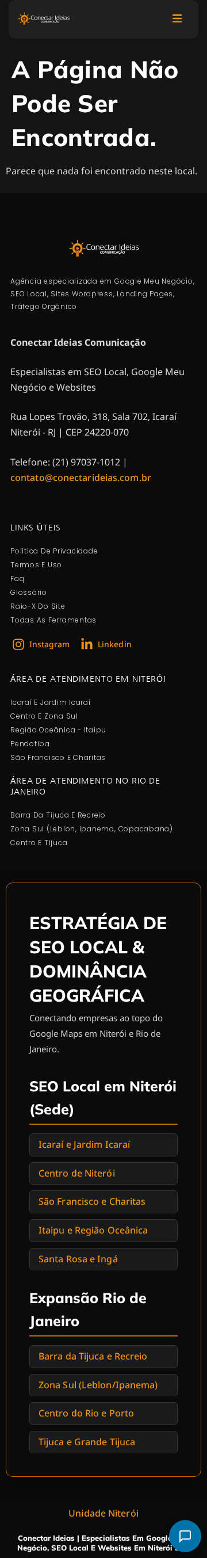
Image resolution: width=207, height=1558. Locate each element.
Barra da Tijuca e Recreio (93, 1356)
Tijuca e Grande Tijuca (87, 1441)
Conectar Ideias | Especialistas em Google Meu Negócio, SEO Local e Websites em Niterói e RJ (103, 1542)
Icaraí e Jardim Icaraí (84, 1144)
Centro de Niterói (77, 1173)
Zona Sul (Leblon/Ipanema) (98, 1384)
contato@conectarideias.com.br (80, 477)
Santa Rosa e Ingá (78, 1258)
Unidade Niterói (103, 1513)
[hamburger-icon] (177, 19)
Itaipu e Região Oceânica (93, 1230)
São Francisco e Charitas (92, 1201)
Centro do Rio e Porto (86, 1413)
